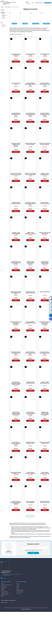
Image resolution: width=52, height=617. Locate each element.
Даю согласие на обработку (33, 550)
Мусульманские (46, 23)
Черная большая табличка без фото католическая (45, 262)
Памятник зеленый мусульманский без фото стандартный (15, 502)
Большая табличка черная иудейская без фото (16, 114)
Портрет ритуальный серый (44, 55)
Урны (17, 587)
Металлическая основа (4, 15)
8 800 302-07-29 (5, 572)
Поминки (2, 583)
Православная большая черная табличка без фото (16, 292)
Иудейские (25, 23)
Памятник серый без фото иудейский (30, 502)
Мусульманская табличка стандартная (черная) (16, 443)
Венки (18, 583)
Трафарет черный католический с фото (30, 383)
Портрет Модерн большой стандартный (30, 473)
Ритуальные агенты (4, 591)
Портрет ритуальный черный (15, 84)
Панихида (2, 588)
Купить (16, 61)
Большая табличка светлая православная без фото (30, 114)
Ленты (18, 588)
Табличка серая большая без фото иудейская (44, 144)
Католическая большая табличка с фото (45, 443)
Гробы (18, 586)
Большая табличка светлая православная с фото (44, 353)
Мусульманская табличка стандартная (45, 203)
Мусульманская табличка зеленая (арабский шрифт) (16, 413)
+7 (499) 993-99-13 (39, 2)
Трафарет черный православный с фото (45, 383)
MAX (28, 2)
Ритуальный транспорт (5, 593)
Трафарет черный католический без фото (16, 203)
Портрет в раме (4, 25)
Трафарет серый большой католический (30, 233)
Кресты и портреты (20, 592)
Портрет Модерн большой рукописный (45, 473)
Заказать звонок (47, 2)
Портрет (3, 24)
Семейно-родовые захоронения (6, 584)
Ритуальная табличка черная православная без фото (30, 203)
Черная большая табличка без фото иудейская (30, 262)
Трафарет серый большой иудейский (15, 233)
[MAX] (1, 578)
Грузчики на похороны (4, 592)
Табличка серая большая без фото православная (30, 174)
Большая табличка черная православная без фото (30, 84)
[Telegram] (4, 578)
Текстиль (18, 593)
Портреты (14, 23)
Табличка (3, 26)
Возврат (2, 596)
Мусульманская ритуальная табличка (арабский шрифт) (16, 383)
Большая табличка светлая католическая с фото (30, 353)
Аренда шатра (3, 586)
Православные (35, 23)
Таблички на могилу (20, 591)
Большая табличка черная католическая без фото (44, 84)
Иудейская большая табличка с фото (30, 443)
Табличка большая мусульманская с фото (30, 292)
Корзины (18, 584)
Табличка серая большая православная (44, 233)
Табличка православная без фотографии (30, 144)
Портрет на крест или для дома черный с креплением (16, 323)
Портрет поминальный (45, 291)
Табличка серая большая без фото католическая (15, 174)
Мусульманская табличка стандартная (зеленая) (30, 413)
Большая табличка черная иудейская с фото (30, 322)
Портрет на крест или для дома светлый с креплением (44, 323)
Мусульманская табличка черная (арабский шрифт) (45, 413)
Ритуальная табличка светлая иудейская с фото (16, 353)
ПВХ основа (4, 17)
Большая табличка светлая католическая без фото (45, 114)
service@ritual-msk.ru (7, 575)
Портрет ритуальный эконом (30, 55)
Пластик (3, 18)
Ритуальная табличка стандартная (16, 55)
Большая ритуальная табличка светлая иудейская (15, 144)
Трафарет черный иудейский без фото (44, 174)
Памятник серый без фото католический (44, 502)
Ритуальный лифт (4, 587)
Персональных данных (38, 550)
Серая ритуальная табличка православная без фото (16, 262)
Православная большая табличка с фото (16, 473)
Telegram (28, 3)
